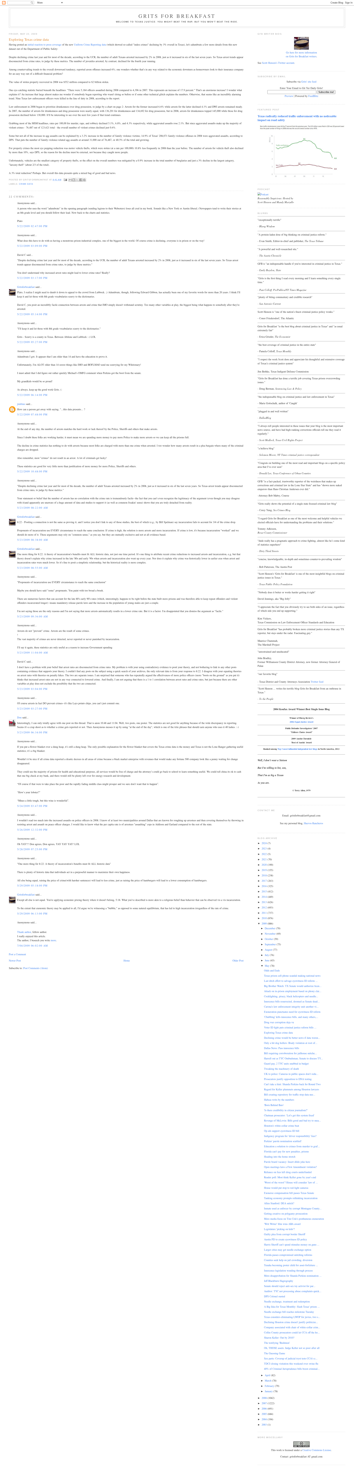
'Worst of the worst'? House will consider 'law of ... (291, 1182)
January (269, 1391)
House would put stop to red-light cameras (286, 1187)
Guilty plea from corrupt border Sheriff (284, 1234)
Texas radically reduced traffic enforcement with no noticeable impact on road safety (297, 118)
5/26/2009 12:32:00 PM (32, 829)
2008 (265, 1398)
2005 (265, 1414)
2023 (265, 848)
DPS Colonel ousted (274, 1296)
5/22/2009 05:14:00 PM (32, 314)
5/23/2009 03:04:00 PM (32, 689)
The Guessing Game (274, 1353)
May (267, 965)
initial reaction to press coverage (44, 44)
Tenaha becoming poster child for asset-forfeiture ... (291, 1265)
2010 (265, 918)
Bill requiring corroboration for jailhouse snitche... (290, 1053)
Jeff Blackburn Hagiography (278, 1281)
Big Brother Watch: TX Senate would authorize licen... (293, 986)
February (270, 1386)
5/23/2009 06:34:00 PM (32, 732)
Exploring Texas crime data (278, 1032)
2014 (265, 896)
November (270, 933)
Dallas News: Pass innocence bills (281, 1048)
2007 (265, 1403)
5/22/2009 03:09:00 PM (32, 246)
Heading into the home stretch (279, 1156)
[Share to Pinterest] (84, 180)
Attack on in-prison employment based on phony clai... (292, 991)
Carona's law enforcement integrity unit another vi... (291, 1006)
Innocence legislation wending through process (288, 1270)
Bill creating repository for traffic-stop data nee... (289, 1094)
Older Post (238, 960)
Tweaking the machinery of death (281, 1068)
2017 (265, 880)
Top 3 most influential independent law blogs (297, 748)
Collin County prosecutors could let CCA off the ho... (292, 1332)
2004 (265, 1419)
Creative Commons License (316, 1450)
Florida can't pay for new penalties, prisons (286, 1151)
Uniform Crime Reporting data (90, 44)
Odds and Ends (272, 970)
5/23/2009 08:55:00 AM (32, 567)
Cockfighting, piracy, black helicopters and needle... (291, 996)
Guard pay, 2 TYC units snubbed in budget (286, 1063)
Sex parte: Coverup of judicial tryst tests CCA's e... (290, 1358)
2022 (265, 854)
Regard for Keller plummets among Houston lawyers (291, 1089)
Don (19, 717)
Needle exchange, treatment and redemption (287, 1301)
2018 (265, 875)
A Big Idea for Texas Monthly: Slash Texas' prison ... (292, 1306)
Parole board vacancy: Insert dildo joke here (287, 1162)
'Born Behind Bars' (274, 1105)
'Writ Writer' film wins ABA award (282, 1224)
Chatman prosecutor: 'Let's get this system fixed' (289, 1115)
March (268, 1380)
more (53, 940)
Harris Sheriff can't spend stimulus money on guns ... (291, 1244)
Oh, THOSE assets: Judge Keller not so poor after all (292, 1348)
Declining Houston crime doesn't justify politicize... (291, 1322)
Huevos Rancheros (313, 823)
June (267, 960)
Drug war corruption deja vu (279, 1022)
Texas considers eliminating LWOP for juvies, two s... (292, 1317)
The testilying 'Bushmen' (277, 1342)
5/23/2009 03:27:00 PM (32, 708)
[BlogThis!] (74, 180)
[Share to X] (77, 180)
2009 (265, 923)
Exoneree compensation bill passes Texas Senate (289, 1193)
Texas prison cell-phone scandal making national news (292, 975)
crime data (26, 184)
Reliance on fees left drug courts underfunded (288, 1172)
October (269, 939)
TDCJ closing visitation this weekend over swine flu (291, 1363)
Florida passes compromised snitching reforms (288, 1255)
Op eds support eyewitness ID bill (281, 1131)
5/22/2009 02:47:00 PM (32, 226)
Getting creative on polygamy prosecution (286, 1213)
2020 (265, 864)
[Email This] (70, 180)
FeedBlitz (313, 96)
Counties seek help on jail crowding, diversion (288, 1260)
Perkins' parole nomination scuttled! (283, 1141)
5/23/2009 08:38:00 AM (32, 539)
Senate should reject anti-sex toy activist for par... (289, 1286)
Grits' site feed (308, 81)
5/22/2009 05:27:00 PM (32, 342)
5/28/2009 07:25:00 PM (32, 849)
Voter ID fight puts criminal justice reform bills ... (290, 1027)
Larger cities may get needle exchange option (287, 1249)
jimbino (21, 404)
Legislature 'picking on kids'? (279, 1229)
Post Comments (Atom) (35, 968)
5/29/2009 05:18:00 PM (32, 885)
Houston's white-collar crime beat (281, 1125)
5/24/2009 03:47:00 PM (32, 806)
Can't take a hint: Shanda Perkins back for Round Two (292, 1084)
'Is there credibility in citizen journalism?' (286, 1110)
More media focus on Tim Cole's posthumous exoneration (294, 1218)
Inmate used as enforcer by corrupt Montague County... (293, 1208)
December (270, 928)
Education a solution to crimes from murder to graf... (292, 1146)
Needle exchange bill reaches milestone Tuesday (289, 1312)
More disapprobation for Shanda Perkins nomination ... (293, 1275)
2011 (265, 913)
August (269, 949)
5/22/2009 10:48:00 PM (32, 471)
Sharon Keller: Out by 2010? (279, 1337)
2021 (265, 859)
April (268, 1375)
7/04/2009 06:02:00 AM (32, 945)
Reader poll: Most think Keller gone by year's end (290, 1177)
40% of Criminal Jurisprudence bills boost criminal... (292, 1368)
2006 (265, 1408)
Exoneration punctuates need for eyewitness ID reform (292, 1011)
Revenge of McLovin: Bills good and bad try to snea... (292, 1120)
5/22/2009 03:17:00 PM (32, 278)
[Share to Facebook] (81, 180)
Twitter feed (317, 681)
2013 (265, 902)
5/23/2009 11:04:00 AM (32, 652)
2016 (265, 886)
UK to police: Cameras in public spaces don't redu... (291, 1074)
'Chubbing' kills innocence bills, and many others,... (291, 1017)
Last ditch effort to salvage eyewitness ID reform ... (291, 981)
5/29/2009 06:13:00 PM (32, 913)
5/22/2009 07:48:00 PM (32, 414)
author (28, 932)
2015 (265, 891)
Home (127, 960)
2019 (265, 870)
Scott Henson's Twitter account (278, 63)
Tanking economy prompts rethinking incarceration (290, 1198)
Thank (20, 932)
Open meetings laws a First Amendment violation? (290, 1167)
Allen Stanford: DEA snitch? (279, 1203)
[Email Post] (65, 180)
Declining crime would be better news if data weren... (292, 1037)
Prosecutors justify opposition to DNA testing (288, 1079)
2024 (265, 843)
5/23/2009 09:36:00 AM (32, 616)
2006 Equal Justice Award (301, 721)
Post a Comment (17, 954)
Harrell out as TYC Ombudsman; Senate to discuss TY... (293, 1058)
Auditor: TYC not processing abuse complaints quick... (292, 1291)
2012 (265, 907)
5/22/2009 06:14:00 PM (32, 395)
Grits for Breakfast (177, 15)
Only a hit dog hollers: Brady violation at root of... (290, 1043)
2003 (265, 1424)
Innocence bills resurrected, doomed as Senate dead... (292, 1001)
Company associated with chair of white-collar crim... (292, 1327)
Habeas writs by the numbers (279, 1099)
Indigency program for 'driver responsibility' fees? (290, 1136)
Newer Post (15, 960)
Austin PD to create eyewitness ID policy (285, 1239)
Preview (289, 96)
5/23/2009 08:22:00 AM (32, 507)
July (267, 955)
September (271, 944)
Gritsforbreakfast (26, 287)
